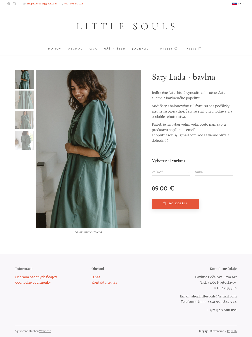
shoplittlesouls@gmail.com (42, 3)
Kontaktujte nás (104, 282)
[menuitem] (56, 49)
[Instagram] (14, 4)
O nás (96, 277)
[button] (169, 49)
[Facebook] (8, 4)
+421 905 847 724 (73, 3)
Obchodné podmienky (33, 282)
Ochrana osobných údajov (36, 277)
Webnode (45, 331)
